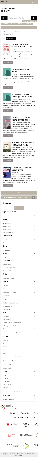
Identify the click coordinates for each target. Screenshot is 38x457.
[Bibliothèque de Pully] (7, 9)
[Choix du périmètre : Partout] (4, 18)
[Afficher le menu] (2, 2)
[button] (31, 2)
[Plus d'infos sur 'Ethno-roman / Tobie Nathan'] (7, 72)
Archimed (13, 453)
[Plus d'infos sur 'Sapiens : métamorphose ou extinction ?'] (7, 172)
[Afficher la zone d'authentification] (6, 2)
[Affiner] (19, 27)
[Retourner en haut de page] (33, 197)
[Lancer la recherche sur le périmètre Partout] (34, 18)
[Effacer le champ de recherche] (30, 18)
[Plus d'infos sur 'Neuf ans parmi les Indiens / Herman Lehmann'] (7, 147)
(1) (18, 332)
